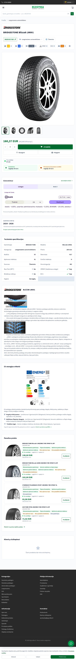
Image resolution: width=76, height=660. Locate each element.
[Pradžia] (38, 7)
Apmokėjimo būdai (66, 180)
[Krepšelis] (72, 7)
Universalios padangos (8, 586)
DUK (41, 594)
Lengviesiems (6, 588)
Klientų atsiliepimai (45, 615)
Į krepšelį (46, 147)
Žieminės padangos (7, 583)
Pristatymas (43, 583)
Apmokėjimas (44, 580)
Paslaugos (5, 615)
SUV (3, 591)
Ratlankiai (4, 602)
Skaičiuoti (60, 202)
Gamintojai (5, 621)
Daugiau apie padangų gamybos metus (13, 229)
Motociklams (5, 600)
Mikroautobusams (7, 594)
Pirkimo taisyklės (45, 591)
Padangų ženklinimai (7, 629)
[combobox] (34, 14)
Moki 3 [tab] (55, 187)
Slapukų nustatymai (7, 632)
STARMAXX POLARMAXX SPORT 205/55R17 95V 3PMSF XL (39, 485)
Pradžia (4, 20)
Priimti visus (62, 657)
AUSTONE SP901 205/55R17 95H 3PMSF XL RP (36, 507)
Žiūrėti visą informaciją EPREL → (43, 427)
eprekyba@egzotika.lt (46, 618)
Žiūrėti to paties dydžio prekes (13, 527)
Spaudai (4, 623)
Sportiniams (5, 597)
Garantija (42, 588)
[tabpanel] (38, 202)
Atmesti (13, 657)
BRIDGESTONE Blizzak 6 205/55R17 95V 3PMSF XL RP (38, 443)
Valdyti (38, 657)
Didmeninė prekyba (7, 618)
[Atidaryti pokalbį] (71, 643)
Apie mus (4, 612)
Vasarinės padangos (7, 580)
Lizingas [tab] (20, 187)
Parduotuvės (43, 612)
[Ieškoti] (72, 13)
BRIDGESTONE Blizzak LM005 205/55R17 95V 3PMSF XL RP (40, 463)
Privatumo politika (7, 626)
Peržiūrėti (67, 456)
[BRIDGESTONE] (12, 27)
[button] (8, 46)
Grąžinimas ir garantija (46, 586)
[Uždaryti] (68, 13)
